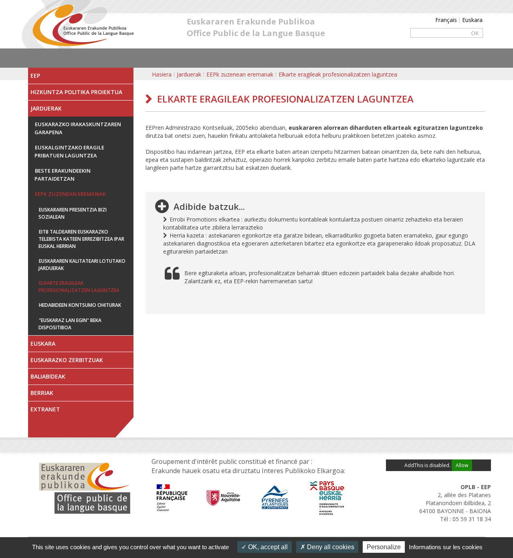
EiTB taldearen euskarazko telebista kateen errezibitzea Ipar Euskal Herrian (81, 238)
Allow (462, 465)
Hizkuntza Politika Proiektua (76, 92)
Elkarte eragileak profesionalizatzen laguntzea (78, 287)
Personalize (384, 547)
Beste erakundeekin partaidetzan (62, 174)
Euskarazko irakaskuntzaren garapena (77, 128)
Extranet (45, 409)
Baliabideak (47, 376)
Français (446, 20)
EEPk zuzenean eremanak (70, 193)
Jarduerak (46, 108)
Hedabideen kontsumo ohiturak (80, 305)
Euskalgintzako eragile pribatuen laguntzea (69, 151)
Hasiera (162, 74)
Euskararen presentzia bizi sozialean (72, 213)
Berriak (41, 393)
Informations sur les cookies (446, 547)
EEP (35, 75)
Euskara (472, 20)
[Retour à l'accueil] (82, 23)
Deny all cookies (329, 547)
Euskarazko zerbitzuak (66, 360)
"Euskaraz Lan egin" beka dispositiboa (69, 324)
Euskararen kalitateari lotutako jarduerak (81, 265)
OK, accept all (267, 547)
